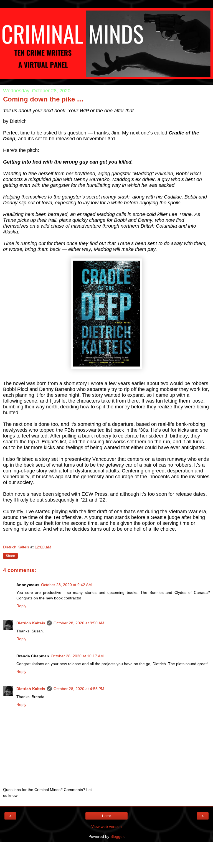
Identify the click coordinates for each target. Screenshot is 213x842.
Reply (21, 606)
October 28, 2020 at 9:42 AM (66, 584)
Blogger (117, 836)
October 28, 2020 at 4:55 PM (79, 688)
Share (10, 556)
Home (106, 816)
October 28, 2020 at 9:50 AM (79, 623)
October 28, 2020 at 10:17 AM (77, 656)
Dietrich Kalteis (30, 623)
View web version (106, 826)
